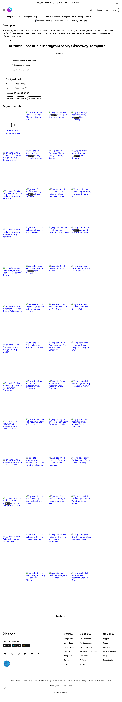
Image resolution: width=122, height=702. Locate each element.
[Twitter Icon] (12, 653)
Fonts (66, 664)
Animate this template (21, 65)
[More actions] (42, 117)
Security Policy (55, 686)
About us (106, 647)
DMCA (109, 681)
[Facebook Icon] (5, 653)
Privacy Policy (27, 681)
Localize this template (21, 70)
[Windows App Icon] (26, 646)
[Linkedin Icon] (25, 653)
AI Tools (67, 651)
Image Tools (69, 639)
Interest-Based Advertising (77, 681)
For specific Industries (88, 651)
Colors (66, 660)
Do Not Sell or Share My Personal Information (50, 681)
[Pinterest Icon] (38, 653)
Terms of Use (15, 681)
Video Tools (68, 643)
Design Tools (69, 647)
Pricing (82, 664)
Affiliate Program (109, 651)
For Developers (86, 643)
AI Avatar (83, 660)
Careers (106, 643)
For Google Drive (86, 647)
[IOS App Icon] (7, 646)
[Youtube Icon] (32, 653)
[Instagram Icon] (18, 653)
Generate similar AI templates (24, 60)
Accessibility (67, 686)
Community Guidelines (96, 681)
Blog (105, 656)
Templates (68, 656)
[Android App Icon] (16, 646)
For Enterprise (85, 639)
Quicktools (84, 656)
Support (106, 639)
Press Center (108, 660)
